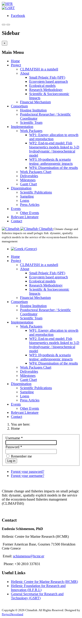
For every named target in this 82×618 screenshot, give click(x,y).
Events (16, 209)
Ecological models (42, 86)
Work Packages (31, 131)
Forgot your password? (27, 471)
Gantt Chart (28, 184)
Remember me (21, 456)
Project (16, 65)
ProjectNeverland (12, 614)
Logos (24, 200)
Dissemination (21, 188)
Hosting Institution (33, 110)
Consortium (19, 106)
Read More (10, 511)
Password (13, 447)
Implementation (22, 127)
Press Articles (29, 205)
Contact (16, 221)
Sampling (27, 196)
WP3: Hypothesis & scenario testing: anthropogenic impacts (51, 161)
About (24, 73)
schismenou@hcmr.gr (28, 556)
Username (14, 438)
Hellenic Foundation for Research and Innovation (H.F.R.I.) (38, 588)
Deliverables (29, 176)
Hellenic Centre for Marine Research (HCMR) (44, 582)
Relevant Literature (24, 217)
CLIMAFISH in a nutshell (39, 69)
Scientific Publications (36, 192)
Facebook (18, 16)
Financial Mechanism (35, 102)
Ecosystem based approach (48, 81)
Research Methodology (46, 90)
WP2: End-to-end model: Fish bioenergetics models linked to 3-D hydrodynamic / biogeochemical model (54, 149)
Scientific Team (31, 122)
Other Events (29, 213)
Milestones (28, 180)
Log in (11, 461)
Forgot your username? (27, 476)
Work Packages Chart (35, 172)
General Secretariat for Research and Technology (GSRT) (37, 596)
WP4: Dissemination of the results (53, 168)
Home (15, 61)
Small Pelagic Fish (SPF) (47, 77)
